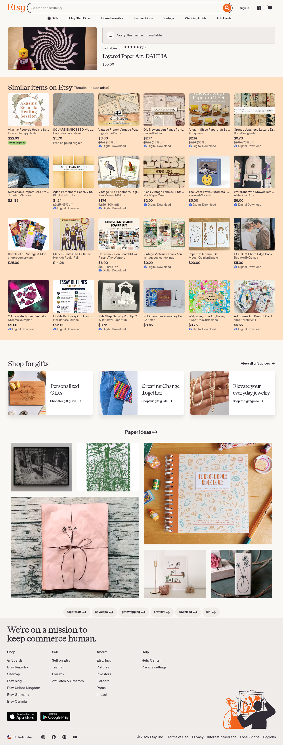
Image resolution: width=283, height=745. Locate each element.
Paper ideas (137, 432)
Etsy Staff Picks (80, 18)
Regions (269, 737)
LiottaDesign (112, 48)
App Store (22, 716)
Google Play (55, 716)
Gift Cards (224, 18)
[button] (20, 736)
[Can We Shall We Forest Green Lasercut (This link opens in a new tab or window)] (108, 467)
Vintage (168, 18)
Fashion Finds (143, 18)
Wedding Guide (196, 18)
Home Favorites (112, 18)
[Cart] (269, 8)
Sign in (244, 8)
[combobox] (124, 8)
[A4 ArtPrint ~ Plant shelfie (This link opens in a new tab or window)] (175, 574)
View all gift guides (256, 363)
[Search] (227, 8)
